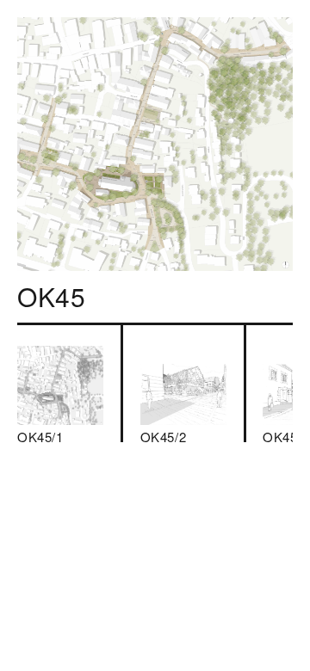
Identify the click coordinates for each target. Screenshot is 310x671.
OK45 (51, 296)
